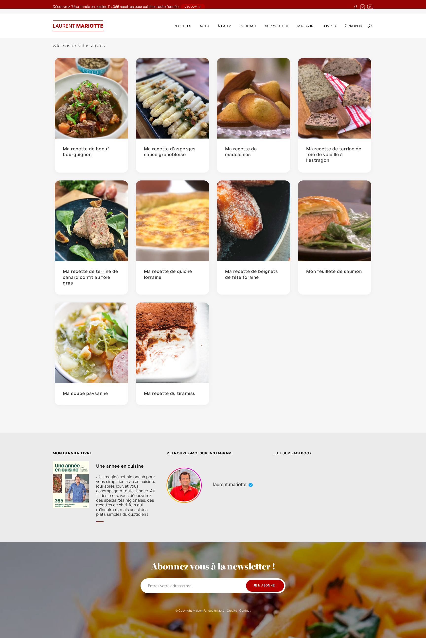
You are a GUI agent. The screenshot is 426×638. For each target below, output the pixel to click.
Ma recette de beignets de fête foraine (251, 274)
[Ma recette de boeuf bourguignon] (91, 98)
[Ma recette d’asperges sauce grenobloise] (172, 98)
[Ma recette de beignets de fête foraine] (253, 220)
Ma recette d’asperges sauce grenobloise (170, 151)
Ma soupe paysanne (85, 393)
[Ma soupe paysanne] (91, 342)
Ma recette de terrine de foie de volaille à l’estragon (333, 154)
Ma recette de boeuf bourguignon (86, 151)
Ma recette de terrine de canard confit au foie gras (90, 276)
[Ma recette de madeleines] (253, 98)
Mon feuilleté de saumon (334, 271)
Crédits (232, 610)
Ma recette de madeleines (241, 151)
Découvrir (193, 6)
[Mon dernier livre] (71, 495)
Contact (245, 610)
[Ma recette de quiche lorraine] (172, 220)
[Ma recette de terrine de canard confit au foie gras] (91, 220)
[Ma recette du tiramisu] (172, 342)
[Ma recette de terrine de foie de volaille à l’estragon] (334, 98)
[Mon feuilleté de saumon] (334, 220)
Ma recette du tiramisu (170, 393)
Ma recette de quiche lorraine (168, 274)
